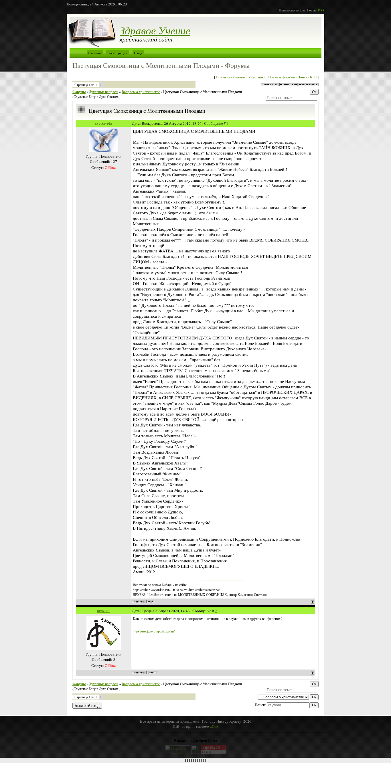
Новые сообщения (231, 77)
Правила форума (281, 77)
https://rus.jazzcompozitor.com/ (154, 631)
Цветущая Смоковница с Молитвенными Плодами (202, 91)
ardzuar (103, 611)
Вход (138, 53)
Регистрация (117, 53)
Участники (257, 77)
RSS (321, 10)
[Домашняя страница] (150, 601)
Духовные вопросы (103, 91)
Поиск (302, 77)
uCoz (214, 726)
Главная (94, 53)
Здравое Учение (155, 30)
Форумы (79, 91)
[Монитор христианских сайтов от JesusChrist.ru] (195, 752)
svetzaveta (103, 123)
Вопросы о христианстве (141, 91)
